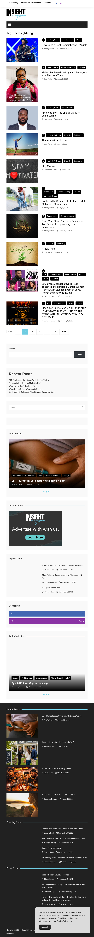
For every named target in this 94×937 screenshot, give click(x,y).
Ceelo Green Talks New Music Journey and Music (62, 565)
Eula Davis (48, 144)
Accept (44, 927)
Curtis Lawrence (50, 862)
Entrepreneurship (63, 192)
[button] (44, 491)
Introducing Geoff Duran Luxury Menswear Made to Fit (64, 857)
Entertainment (67, 40)
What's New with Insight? (36, 675)
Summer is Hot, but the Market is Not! (25, 383)
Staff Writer (48, 720)
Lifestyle (82, 67)
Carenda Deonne (50, 170)
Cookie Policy (62, 921)
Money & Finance (38, 476)
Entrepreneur (48, 192)
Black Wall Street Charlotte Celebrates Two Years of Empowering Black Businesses (62, 224)
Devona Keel (49, 570)
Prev (10, 332)
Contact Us (25, 2)
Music (78, 40)
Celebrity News (53, 40)
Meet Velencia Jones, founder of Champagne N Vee (63, 838)
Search (12, 348)
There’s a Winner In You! (54, 140)
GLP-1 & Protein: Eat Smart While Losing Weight (29, 380)
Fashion (77, 192)
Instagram (61, 4)
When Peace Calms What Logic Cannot (25, 389)
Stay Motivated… (51, 166)
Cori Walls (48, 79)
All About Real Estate (21, 476)
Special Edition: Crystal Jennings (55, 875)
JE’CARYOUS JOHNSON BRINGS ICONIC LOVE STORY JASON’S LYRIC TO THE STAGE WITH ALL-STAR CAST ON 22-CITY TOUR (64, 313)
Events (81, 274)
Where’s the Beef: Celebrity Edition (24, 386)
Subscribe (46, 2)
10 (55, 332)
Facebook (56, 4)
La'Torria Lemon (50, 296)
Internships (36, 2)
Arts (44, 274)
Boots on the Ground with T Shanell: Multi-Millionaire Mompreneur (64, 203)
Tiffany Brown (49, 49)
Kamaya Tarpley (51, 582)
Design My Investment (51, 587)
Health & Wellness (68, 67)
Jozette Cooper (20, 687)
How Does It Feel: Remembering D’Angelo (64, 45)
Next (64, 332)
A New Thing (48, 248)
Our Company (12, 2)
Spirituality (78, 135)
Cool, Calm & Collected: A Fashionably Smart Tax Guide (32, 392)
